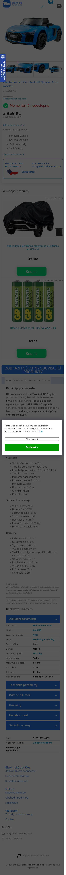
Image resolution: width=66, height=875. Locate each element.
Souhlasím (32, 447)
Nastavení (32, 439)
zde (41, 431)
